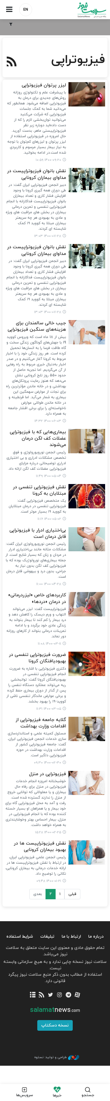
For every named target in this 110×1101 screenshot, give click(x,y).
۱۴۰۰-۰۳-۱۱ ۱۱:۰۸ (49, 643)
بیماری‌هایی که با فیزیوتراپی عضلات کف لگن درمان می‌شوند (38, 438)
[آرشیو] (32, 995)
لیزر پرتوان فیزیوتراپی (44, 85)
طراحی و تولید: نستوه (50, 1057)
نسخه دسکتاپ (55, 1025)
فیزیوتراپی (78, 59)
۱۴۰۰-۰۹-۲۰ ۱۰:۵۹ (48, 160)
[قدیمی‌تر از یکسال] (86, 94)
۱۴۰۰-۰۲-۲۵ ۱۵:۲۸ (48, 832)
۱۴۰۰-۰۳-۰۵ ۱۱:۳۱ (48, 708)
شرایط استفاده (19, 936)
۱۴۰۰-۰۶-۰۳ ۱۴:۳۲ (48, 421)
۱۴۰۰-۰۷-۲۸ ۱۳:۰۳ (47, 236)
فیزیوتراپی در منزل (47, 774)
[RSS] (12, 62)
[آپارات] (77, 995)
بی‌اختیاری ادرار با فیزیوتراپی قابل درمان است (37, 533)
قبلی (72, 894)
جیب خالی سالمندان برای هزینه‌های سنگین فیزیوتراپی (37, 326)
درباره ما (96, 936)
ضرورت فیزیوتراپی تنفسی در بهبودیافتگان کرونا (37, 658)
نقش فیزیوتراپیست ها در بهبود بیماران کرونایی (40, 846)
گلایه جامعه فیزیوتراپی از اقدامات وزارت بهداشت (41, 723)
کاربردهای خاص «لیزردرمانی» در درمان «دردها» (37, 598)
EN (25, 9)
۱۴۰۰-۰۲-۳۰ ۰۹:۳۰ (47, 762)
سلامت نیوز (82, 10)
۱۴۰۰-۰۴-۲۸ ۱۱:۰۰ (48, 584)
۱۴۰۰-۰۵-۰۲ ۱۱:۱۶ (49, 519)
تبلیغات (47, 936)
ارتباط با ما (71, 936)
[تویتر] (50, 995)
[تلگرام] (68, 995)
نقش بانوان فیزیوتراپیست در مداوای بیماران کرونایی (36, 174)
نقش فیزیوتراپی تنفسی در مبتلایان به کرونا (39, 490)
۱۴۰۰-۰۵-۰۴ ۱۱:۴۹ (48, 476)
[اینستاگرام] (59, 995)
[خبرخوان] (42, 995)
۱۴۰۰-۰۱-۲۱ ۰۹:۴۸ (48, 881)
